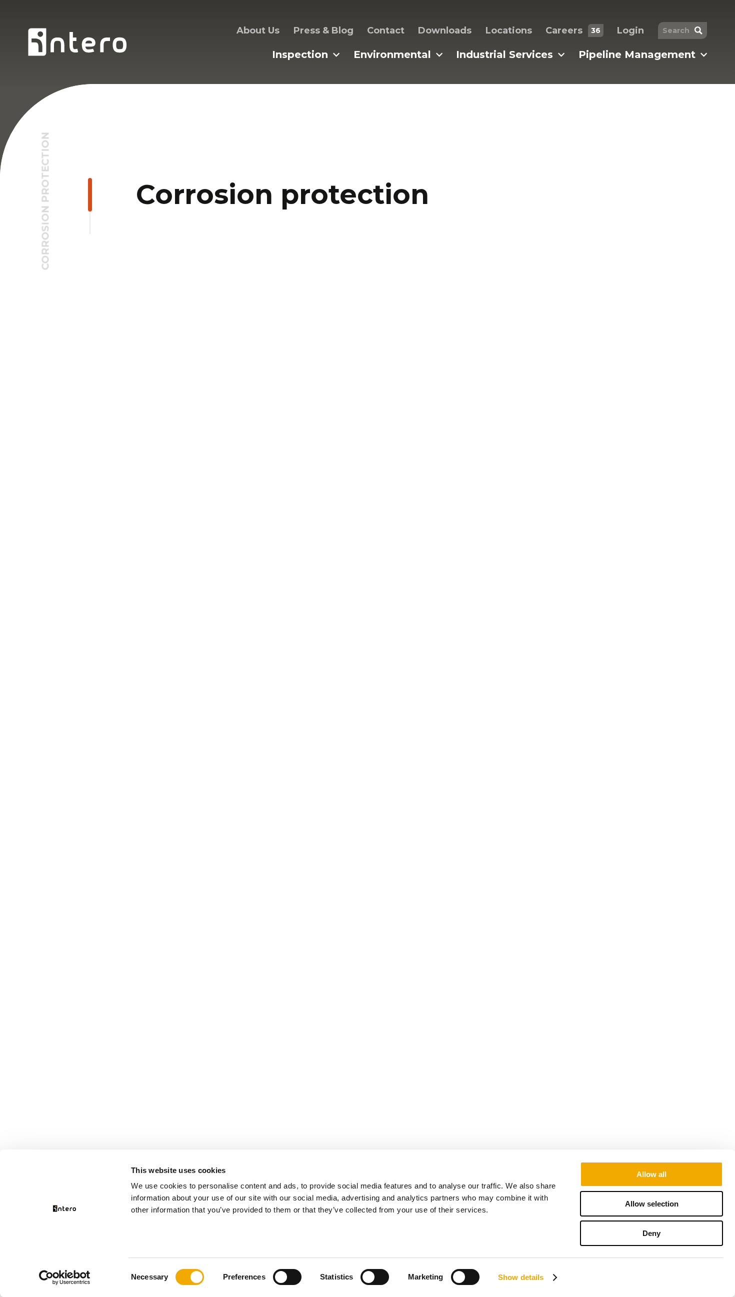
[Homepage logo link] (77, 42)
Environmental (392, 54)
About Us (258, 30)
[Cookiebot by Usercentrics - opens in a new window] (64, 1277)
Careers (573, 30)
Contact (385, 30)
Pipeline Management (637, 54)
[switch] (287, 1277)
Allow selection (651, 1204)
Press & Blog (324, 30)
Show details (521, 1277)
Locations (509, 30)
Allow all (651, 1174)
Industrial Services (504, 54)
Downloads (445, 30)
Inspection (300, 54)
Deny (651, 1233)
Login (630, 30)
